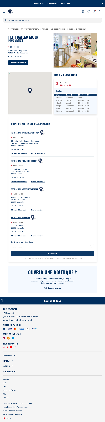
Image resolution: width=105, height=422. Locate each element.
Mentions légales (9, 390)
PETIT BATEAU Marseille (20, 217)
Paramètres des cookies (12, 411)
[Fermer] (102, 3)
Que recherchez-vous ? (18, 20)
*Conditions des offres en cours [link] (15, 407)
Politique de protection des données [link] (17, 403)
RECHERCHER (52, 253)
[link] (83, 11)
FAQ (4, 383)
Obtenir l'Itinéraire (19, 62)
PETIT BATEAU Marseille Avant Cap (25, 133)
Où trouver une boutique (22, 242)
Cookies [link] (6, 397)
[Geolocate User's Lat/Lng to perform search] (90, 246)
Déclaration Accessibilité (12, 414)
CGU (4, 394)
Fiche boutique (38, 153)
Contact (6, 379)
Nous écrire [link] (10, 313)
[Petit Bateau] (10, 12)
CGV (4, 386)
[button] (30, 90)
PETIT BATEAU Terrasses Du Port (24, 161)
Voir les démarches (52, 288)
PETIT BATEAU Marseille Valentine (24, 189)
